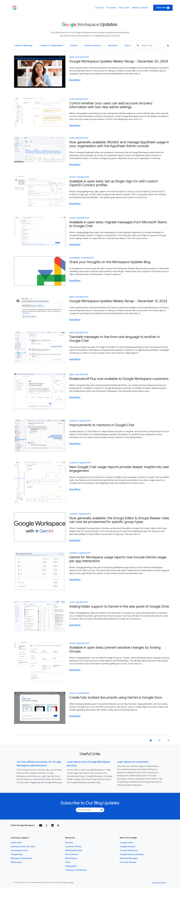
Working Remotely (73, 850)
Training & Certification (76, 870)
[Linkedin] (52, 825)
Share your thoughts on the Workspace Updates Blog (109, 262)
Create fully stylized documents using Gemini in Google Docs (115, 697)
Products (99, 7)
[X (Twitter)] (46, 825)
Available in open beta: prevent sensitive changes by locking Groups (115, 649)
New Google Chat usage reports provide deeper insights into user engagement (119, 469)
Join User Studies (128, 862)
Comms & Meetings (24, 45)
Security (69, 842)
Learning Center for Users (23, 846)
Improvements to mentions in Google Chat (101, 425)
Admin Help (16, 842)
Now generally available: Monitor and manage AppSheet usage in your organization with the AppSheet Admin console (119, 144)
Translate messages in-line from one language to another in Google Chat (114, 339)
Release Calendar (140, 7)
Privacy (65, 882)
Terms (71, 882)
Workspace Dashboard (21, 858)
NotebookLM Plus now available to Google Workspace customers (118, 379)
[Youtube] (41, 825)
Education (113, 45)
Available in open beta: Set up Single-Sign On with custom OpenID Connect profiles (113, 183)
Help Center (124, 7)
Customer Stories (73, 846)
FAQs (67, 862)
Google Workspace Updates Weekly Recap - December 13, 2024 (118, 301)
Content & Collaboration (52, 45)
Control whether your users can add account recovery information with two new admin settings (110, 105)
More (128, 45)
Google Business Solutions (132, 854)
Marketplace (71, 858)
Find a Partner (71, 854)
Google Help (17, 854)
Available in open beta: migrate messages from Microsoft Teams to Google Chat (118, 224)
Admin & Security (93, 45)
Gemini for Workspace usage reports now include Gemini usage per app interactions (117, 559)
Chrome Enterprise (129, 850)
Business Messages (129, 858)
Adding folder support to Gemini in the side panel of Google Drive (119, 606)
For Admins (111, 7)
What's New (16, 862)
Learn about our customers (132, 761)
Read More (74, 80)
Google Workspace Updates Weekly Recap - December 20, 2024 (118, 61)
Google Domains (127, 846)
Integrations (70, 866)
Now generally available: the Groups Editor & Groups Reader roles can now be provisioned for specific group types (119, 520)
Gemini (74, 45)
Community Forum (19, 850)
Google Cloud (126, 842)
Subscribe (163, 7)
